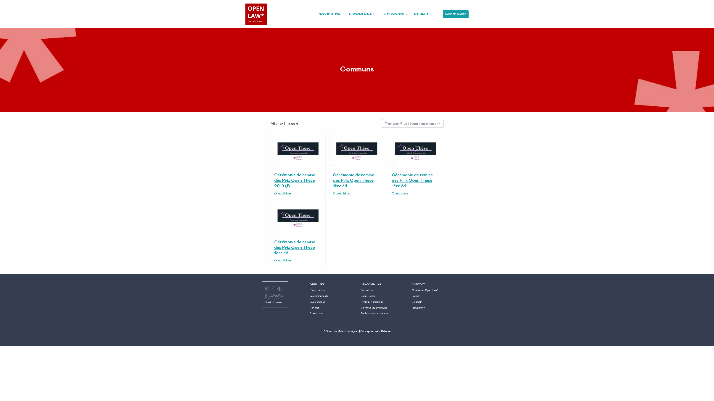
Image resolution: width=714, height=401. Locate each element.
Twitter (416, 295)
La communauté (319, 295)
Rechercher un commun (375, 313)
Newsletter (418, 307)
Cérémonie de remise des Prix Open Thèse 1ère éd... (353, 180)
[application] (406, 14)
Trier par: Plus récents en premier (411, 123)
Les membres (317, 301)
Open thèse (282, 193)
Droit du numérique (372, 301)
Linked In (417, 301)
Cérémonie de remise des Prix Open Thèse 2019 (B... (294, 180)
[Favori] (275, 166)
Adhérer (314, 307)
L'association (317, 290)
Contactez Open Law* (425, 290)
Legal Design (368, 295)
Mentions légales (349, 331)
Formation (367, 290)
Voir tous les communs (374, 307)
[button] (456, 14)
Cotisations (316, 313)
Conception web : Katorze (375, 331)
